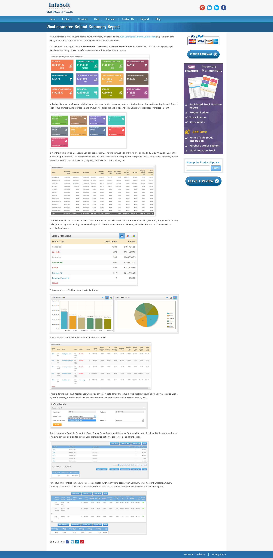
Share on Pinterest (82, 541)
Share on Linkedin (77, 541)
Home (53, 19)
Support (145, 19)
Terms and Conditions (194, 554)
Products (67, 19)
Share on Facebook (67, 541)
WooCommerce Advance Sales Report (138, 36)
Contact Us (128, 19)
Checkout (110, 19)
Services (83, 19)
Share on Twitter (72, 541)
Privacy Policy (219, 554)
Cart (96, 19)
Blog (158, 19)
